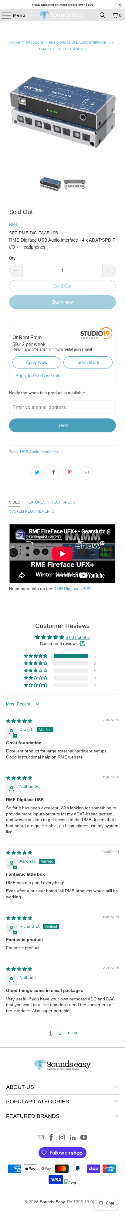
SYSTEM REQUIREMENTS (31, 511)
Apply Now (36, 362)
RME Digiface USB (71, 588)
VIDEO (14, 502)
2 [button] (60, 1033)
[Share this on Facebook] (53, 473)
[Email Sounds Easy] (40, 1138)
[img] (19, 721)
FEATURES (36, 502)
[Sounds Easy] (62, 15)
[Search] (102, 15)
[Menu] (3, 15)
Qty (12, 258)
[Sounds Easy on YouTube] (84, 1138)
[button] (36, 656)
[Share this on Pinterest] (69, 473)
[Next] (111, 111)
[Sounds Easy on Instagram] (62, 1138)
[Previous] (14, 111)
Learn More (87, 362)
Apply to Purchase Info (37, 375)
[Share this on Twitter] (37, 473)
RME (14, 224)
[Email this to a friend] (86, 473)
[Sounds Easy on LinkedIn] (73, 1138)
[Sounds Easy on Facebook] (51, 1138)
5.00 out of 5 (78, 637)
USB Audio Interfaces (39, 452)
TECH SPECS (63, 502)
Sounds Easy (52, 1201)
